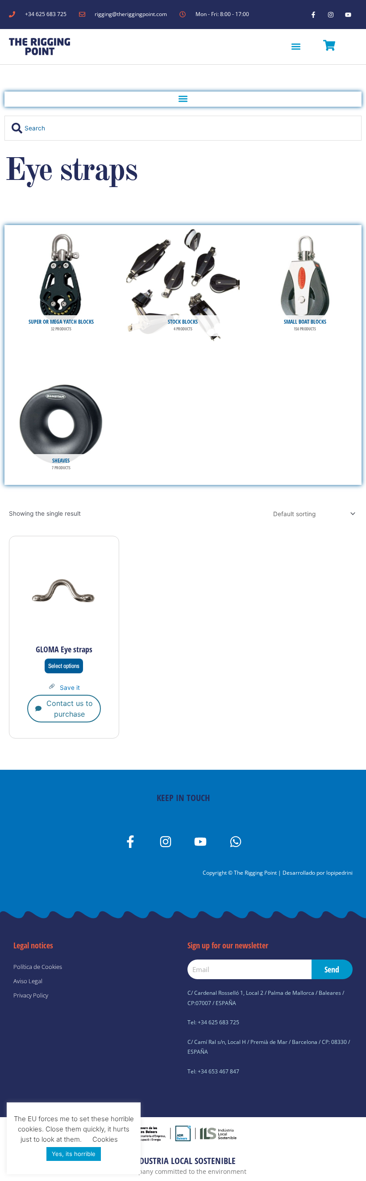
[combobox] (183, 128)
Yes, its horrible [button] (74, 1153)
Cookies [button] (105, 1139)
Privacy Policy (30, 995)
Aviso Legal (27, 981)
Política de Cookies (37, 967)
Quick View (64, 632)
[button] (296, 46)
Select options (63, 666)
